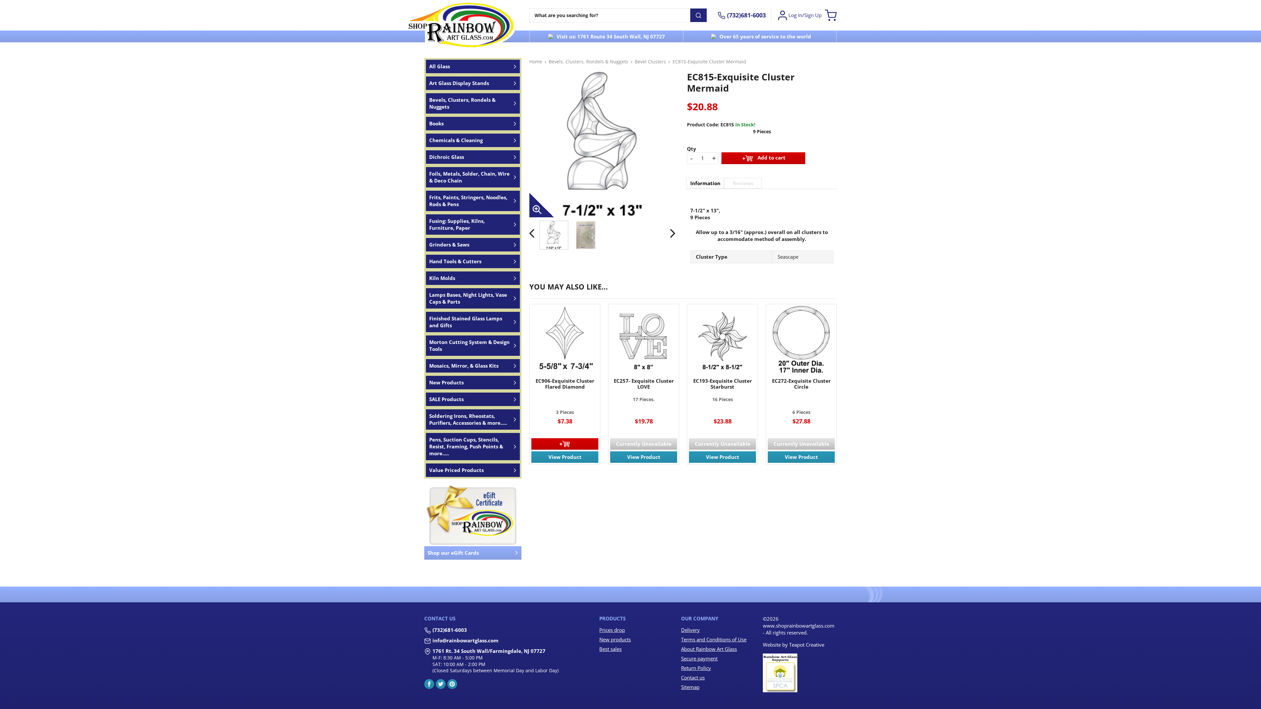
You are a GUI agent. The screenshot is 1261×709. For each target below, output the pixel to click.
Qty (691, 148)
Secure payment (699, 658)
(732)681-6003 (449, 630)
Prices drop (612, 630)
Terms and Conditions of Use (713, 639)
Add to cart (771, 157)
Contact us (693, 677)
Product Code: (703, 124)
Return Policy (696, 668)
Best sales (610, 649)
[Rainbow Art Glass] (461, 25)
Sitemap (690, 687)
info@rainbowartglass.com (465, 640)
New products (615, 639)
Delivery (690, 630)
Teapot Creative (806, 644)
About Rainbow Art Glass (709, 649)
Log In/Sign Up (805, 15)
